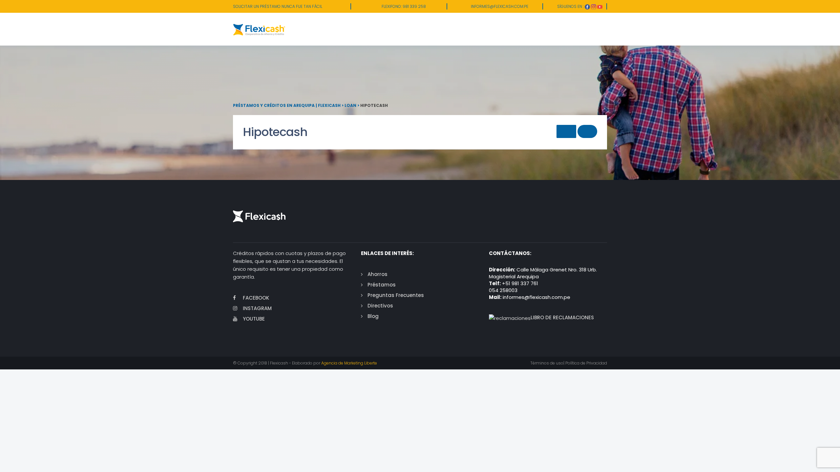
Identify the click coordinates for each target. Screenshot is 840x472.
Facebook (256, 297)
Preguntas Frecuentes (396, 295)
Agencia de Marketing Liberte (349, 363)
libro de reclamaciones (562, 317)
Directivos (380, 305)
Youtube (254, 318)
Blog (373, 316)
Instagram (257, 308)
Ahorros (378, 274)
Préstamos (382, 284)
